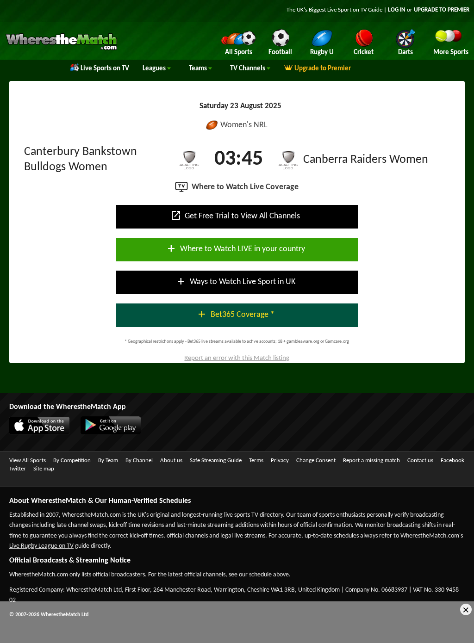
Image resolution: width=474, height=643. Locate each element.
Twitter (17, 469)
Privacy (280, 461)
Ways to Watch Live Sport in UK (235, 281)
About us (171, 461)
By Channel (139, 461)
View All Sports (27, 461)
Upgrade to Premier (322, 68)
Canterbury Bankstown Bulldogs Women (80, 159)
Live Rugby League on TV (41, 546)
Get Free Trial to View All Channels (235, 215)
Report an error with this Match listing (236, 358)
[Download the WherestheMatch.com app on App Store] (34, 432)
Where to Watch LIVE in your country (235, 248)
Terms (256, 461)
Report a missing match (371, 461)
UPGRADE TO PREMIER (441, 10)
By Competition (72, 461)
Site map (43, 469)
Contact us (420, 461)
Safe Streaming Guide (216, 461)
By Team (108, 461)
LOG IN (396, 10)
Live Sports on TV (105, 68)
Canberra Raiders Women (365, 160)
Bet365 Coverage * (235, 314)
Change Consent (316, 461)
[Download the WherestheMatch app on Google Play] (106, 432)
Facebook (452, 461)
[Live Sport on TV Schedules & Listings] (61, 49)
